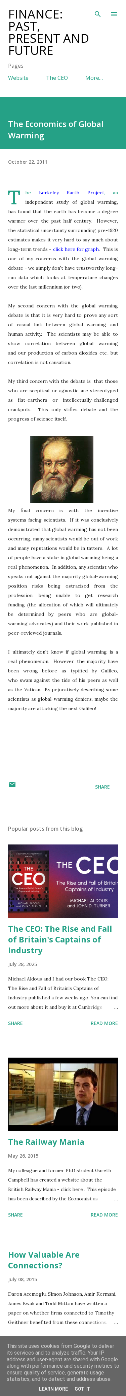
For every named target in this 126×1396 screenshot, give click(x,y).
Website (18, 77)
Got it (82, 1389)
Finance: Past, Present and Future (48, 32)
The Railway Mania (46, 1141)
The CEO (57, 77)
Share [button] (102, 787)
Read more (104, 1023)
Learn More (53, 1389)
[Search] (98, 12)
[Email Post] (12, 787)
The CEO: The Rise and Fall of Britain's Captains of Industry (60, 939)
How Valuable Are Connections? (44, 1260)
